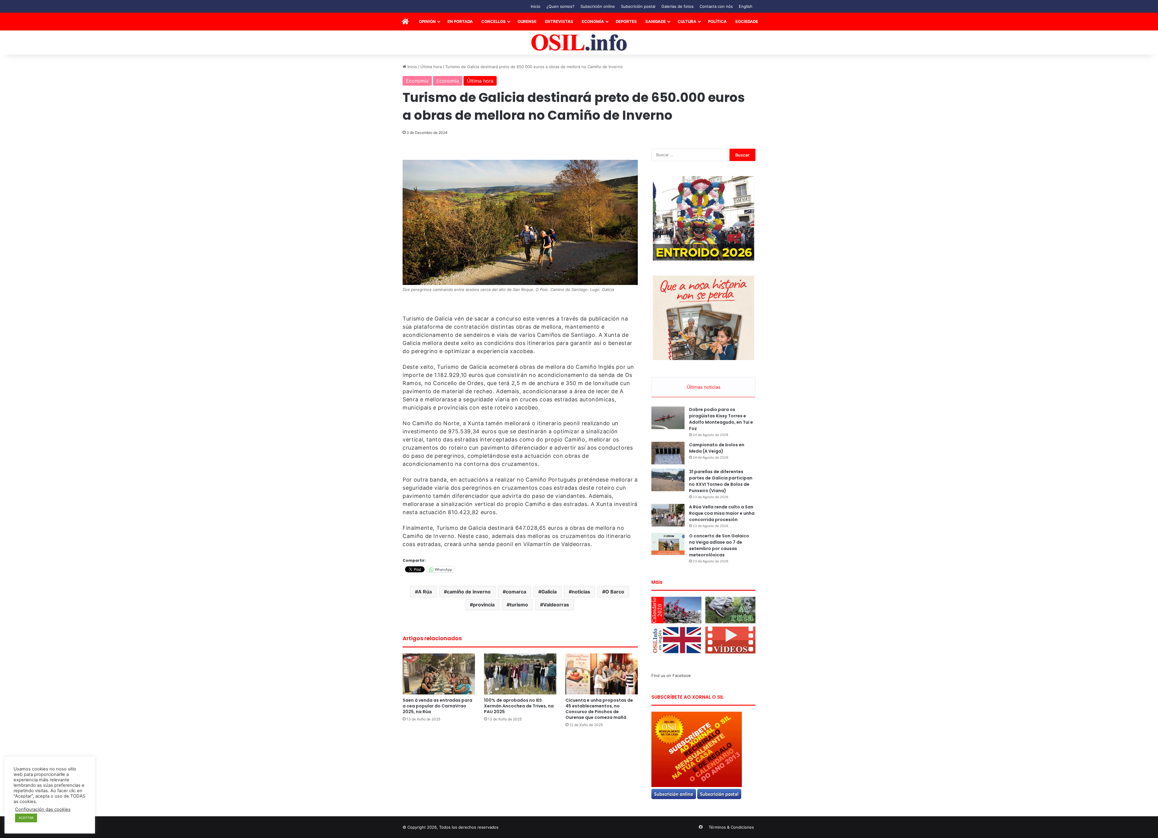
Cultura (687, 21)
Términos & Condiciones (731, 827)
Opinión (427, 21)
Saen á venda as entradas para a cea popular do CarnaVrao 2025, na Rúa (437, 706)
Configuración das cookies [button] (43, 809)
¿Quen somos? (560, 6)
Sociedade (746, 21)
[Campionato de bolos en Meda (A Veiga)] (668, 453)
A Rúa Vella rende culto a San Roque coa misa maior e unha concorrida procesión (722, 513)
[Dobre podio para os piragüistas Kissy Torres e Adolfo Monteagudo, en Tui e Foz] (668, 417)
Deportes (626, 21)
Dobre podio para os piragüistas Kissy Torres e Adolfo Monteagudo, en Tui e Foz (721, 419)
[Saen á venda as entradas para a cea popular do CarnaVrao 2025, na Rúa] (439, 673)
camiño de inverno (469, 592)
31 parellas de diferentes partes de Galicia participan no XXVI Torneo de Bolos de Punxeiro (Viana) (720, 481)
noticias (581, 592)
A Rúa (425, 592)
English (745, 6)
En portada (460, 21)
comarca (516, 592)
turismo (519, 605)
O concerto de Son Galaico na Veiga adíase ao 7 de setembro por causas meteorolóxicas (719, 545)
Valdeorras (556, 605)
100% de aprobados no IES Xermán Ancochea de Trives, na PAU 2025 (519, 706)
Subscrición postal (638, 6)
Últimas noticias (703, 387)
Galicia (549, 592)
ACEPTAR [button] (26, 818)
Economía (593, 21)
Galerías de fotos (677, 6)
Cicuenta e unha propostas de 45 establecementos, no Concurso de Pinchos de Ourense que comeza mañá (599, 708)
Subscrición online (598, 6)
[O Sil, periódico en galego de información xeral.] (579, 42)
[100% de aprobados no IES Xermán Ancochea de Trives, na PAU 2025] (520, 673)
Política (717, 21)
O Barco (614, 592)
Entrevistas (559, 21)
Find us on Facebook (671, 675)
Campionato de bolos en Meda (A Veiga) (716, 448)
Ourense (526, 21)
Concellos (493, 21)
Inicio (535, 6)
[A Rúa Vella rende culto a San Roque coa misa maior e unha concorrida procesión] (668, 515)
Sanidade (655, 21)
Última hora (431, 66)
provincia (484, 605)
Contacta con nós (716, 6)
